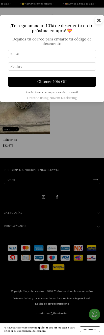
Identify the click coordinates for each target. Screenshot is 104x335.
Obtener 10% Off (52, 81)
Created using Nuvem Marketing (52, 98)
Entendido (90, 329)
